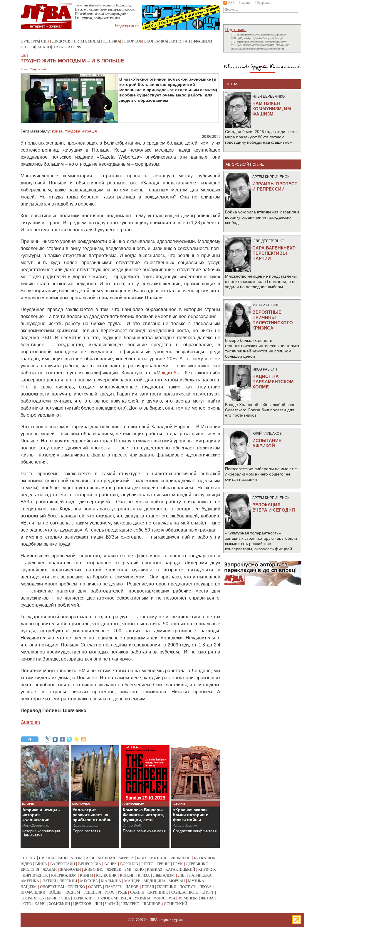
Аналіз (44, 47)
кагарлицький (180, 869)
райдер (55, 892)
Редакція (245, 3)
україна (142, 898)
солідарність (184, 892)
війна (41, 864)
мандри (132, 881)
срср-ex (28, 898)
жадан (50, 869)
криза (57, 131)
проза (205, 886)
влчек (110, 864)
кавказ (154, 869)
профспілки (33, 892)
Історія (28, 47)
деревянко (197, 864)
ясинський (175, 903)
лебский (68, 881)
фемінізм (188, 898)
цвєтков (82, 903)
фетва (207, 898)
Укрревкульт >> (127, 26)
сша (65, 898)
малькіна (111, 881)
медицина (154, 881)
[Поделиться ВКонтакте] (55, 739)
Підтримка (263, 3)
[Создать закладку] (76, 739)
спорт (208, 892)
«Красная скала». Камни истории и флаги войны (191, 814)
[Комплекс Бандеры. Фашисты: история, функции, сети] (145, 773)
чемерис (130, 903)
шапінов (151, 903)
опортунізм (52, 886)
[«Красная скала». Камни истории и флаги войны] (195, 773)
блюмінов (180, 858)
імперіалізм (70, 858)
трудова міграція (81, 131)
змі (128, 869)
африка (126, 858)
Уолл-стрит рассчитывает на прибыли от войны (93, 814)
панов (132, 886)
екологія (30, 869)
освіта (95, 886)
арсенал (106, 858)
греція (163, 864)
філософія (164, 898)
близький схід (151, 858)
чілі (98, 903)
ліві (182, 875)
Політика (110, 41)
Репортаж (132, 41)
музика (196, 881)
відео (26, 864)
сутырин (48, 898)
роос (110, 892)
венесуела (89, 864)
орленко (76, 886)
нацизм (29, 886)
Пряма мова (86, 41)
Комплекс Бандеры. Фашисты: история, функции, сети (143, 814)
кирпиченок (35, 875)
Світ (45, 41)
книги (86, 875)
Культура (30, 41)
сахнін (137, 892)
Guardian (30, 722)
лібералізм (164, 875)
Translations (67, 47)
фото (26, 903)
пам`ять (113, 886)
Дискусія (62, 41)
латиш (49, 881)
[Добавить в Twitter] (69, 739)
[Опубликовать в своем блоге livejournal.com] (48, 739)
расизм (73, 892)
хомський (59, 903)
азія (90, 858)
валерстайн (62, 864)
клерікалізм (64, 875)
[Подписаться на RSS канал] (83, 739)
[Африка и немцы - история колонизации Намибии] (45, 773)
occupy (28, 858)
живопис (93, 869)
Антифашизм (198, 41)
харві (40, 903)
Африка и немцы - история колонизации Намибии (41, 817)
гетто (147, 864)
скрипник (157, 892)
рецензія (92, 892)
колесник (106, 875)
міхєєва (89, 881)
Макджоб (166, 372)
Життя (176, 41)
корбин (127, 875)
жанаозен (70, 869)
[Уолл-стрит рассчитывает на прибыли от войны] (95, 773)
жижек (114, 869)
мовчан (177, 881)
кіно (139, 869)
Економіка (155, 41)
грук (178, 864)
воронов (129, 864)
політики (166, 886)
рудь (122, 892)
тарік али (83, 898)
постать (187, 886)
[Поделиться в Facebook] (62, 739)
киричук (207, 869)
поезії (148, 886)
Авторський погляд (245, 164)
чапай (111, 903)
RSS (231, 3)
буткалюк (204, 858)
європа (46, 858)
